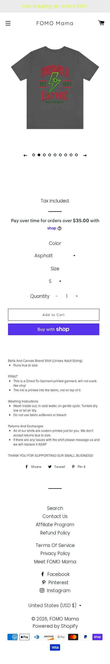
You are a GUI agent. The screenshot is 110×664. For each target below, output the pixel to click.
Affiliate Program (55, 524)
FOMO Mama (55, 23)
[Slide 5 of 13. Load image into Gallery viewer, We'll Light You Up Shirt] (55, 155)
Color (55, 243)
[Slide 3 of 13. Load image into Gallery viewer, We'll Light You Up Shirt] (44, 155)
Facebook (58, 574)
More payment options (54, 341)
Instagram (57, 590)
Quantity (39, 296)
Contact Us (55, 516)
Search (55, 508)
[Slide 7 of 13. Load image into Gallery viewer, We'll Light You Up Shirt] (65, 155)
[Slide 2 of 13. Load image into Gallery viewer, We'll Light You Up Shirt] (39, 155)
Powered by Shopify (55, 626)
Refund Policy (55, 533)
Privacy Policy (55, 553)
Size (55, 268)
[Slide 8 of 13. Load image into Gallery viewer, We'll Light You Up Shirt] (71, 155)
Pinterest (58, 582)
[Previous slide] (25, 155)
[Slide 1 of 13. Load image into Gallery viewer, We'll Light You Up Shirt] (33, 155)
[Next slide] (85, 155)
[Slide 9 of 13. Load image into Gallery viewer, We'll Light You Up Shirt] (76, 155)
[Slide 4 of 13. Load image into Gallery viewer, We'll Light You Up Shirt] (49, 155)
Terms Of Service (55, 545)
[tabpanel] (55, 88)
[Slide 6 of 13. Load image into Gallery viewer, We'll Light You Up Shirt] (60, 155)
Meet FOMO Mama (55, 561)
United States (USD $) (53, 605)
